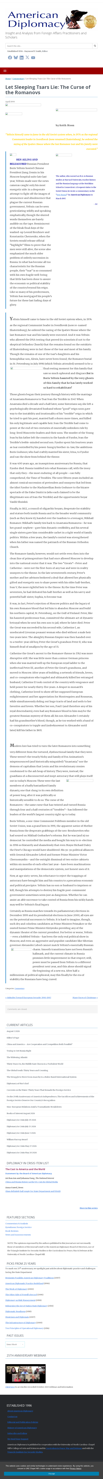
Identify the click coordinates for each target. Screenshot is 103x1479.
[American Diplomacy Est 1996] (51, 19)
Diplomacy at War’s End (18, 1083)
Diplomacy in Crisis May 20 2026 (22, 1152)
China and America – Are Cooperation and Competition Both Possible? (39, 1044)
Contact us (12, 1416)
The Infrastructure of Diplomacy (20, 1322)
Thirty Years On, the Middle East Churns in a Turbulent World (35, 1064)
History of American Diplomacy (22, 1428)
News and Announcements (18, 1235)
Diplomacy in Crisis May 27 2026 (22, 1146)
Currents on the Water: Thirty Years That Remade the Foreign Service (39, 1090)
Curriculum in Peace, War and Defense (64, 1448)
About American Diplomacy (20, 1411)
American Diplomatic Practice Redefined (24, 1283)
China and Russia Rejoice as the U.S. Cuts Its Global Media (31, 1182)
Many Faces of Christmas (84, 997)
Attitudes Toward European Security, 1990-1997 (29, 997)
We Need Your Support (17, 1439)
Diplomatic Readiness (15, 1311)
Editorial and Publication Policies (22, 1422)
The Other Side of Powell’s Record (21, 1294)
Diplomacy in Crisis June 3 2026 (21, 1133)
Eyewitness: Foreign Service (18, 1227)
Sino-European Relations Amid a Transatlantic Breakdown (34, 1107)
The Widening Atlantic (17, 1057)
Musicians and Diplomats (17, 1317)
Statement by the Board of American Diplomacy (28, 1173)
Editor (45, 51)
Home (8, 79)
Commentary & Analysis (16, 1223)
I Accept (51, 1474)
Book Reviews (11, 1231)
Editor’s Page (13, 1038)
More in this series (89, 1208)
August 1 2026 (13, 1031)
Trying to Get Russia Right (19, 1051)
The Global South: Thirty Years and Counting (27, 1070)
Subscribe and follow (17, 1433)
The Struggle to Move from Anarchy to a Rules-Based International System (41, 1077)
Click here (10, 1387)
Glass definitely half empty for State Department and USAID (33, 1191)
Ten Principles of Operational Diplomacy (24, 1328)
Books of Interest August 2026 (21, 1113)
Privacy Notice (75, 1469)
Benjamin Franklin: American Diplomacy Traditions (29, 1278)
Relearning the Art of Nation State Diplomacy (26, 1306)
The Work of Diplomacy (16, 1289)
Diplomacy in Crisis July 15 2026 (21, 1126)
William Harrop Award (17, 1139)
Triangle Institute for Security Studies (25, 1452)
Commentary (18, 79)
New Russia (62, 195)
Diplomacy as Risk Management (20, 1300)
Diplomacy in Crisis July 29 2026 (21, 1120)
